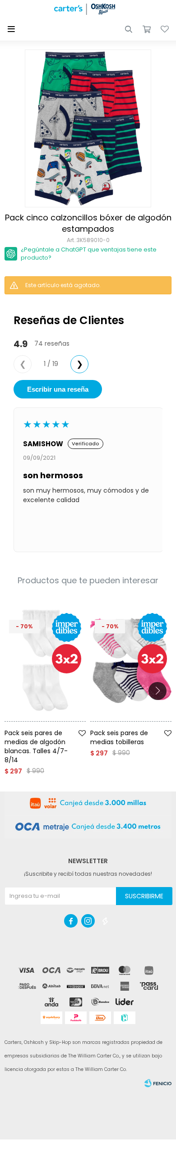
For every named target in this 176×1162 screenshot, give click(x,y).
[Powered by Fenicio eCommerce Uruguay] (157, 1083)
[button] (129, 29)
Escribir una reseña (57, 389)
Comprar (57, 725)
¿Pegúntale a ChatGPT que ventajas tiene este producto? (89, 253)
